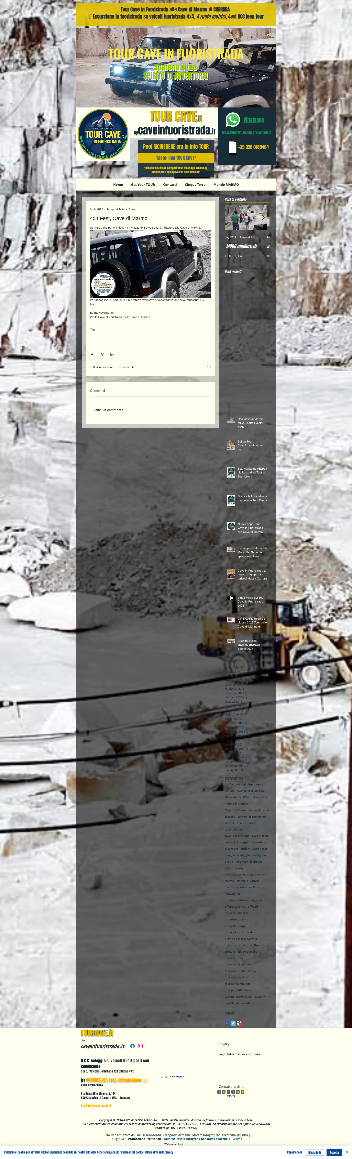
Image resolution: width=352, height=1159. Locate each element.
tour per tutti (233, 990)
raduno (184, 335)
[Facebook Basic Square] (227, 1023)
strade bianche (247, 951)
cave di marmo (99, 335)
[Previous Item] (231, 218)
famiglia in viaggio (237, 855)
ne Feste (254, 887)
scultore (255, 945)
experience (260, 848)
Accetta (334, 1152)
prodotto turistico (237, 919)
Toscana (230, 816)
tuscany (260, 996)
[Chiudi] (347, 1152)
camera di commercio (252, 816)
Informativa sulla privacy (159, 1152)
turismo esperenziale (238, 996)
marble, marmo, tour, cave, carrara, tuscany (247, 874)
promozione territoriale (240, 932)
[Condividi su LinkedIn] (112, 354)
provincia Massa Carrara (241, 939)
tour (240, 958)
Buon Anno (255, 784)
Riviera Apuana (259, 810)
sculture (230, 951)
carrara (142, 335)
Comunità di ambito (250, 791)
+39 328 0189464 (253, 147)
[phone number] (232, 147)
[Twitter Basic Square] (233, 1023)
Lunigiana (260, 797)
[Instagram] (140, 1046)
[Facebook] (133, 1046)
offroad (119, 341)
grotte (229, 861)
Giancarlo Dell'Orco (238, 797)
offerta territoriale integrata (243, 900)
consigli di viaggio (237, 842)
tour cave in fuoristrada (240, 971)
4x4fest (172, 335)
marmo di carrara (248, 881)
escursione (259, 842)
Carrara (230, 791)
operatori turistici (236, 913)
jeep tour (241, 861)
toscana (230, 958)
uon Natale (232, 1003)
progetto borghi (235, 926)
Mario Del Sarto (235, 810)
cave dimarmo (234, 829)
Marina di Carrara (101, 341)
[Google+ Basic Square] (239, 1023)
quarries (230, 945)
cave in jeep (157, 335)
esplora (245, 848)
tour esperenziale (236, 977)
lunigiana (256, 861)
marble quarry (234, 868)
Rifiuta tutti (314, 1152)
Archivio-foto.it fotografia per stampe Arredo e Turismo (203, 1139)
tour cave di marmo (238, 964)
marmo (229, 881)
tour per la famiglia (238, 984)
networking (232, 894)
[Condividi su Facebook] (92, 354)
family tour (259, 855)
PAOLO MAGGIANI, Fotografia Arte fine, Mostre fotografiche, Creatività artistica (191, 1135)
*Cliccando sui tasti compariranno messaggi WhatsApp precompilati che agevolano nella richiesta (175, 170)
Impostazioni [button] (294, 1152)
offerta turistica (235, 906)
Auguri (241, 784)
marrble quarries (236, 887)
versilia (246, 1003)
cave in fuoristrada (123, 335)
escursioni (231, 848)
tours (247, 990)
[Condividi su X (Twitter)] (102, 354)
